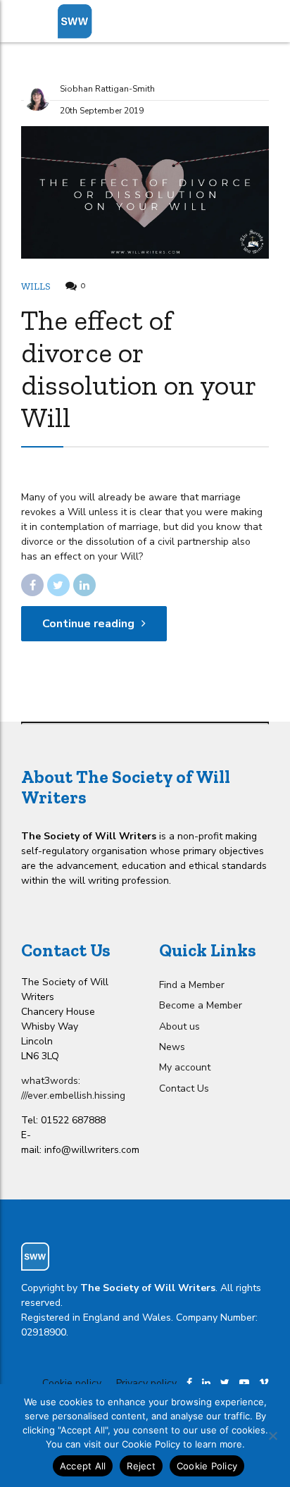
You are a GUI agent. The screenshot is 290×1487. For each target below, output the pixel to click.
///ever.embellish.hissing (73, 1095)
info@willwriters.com (91, 1149)
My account (184, 1067)
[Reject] (272, 1436)
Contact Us (184, 1088)
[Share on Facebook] (32, 585)
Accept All (83, 1465)
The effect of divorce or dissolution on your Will (138, 368)
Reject (141, 1465)
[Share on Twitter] (58, 585)
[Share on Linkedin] (84, 585)
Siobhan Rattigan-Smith (107, 88)
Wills (36, 286)
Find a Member (192, 985)
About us (179, 1026)
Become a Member (200, 1005)
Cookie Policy (207, 1465)
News (172, 1047)
